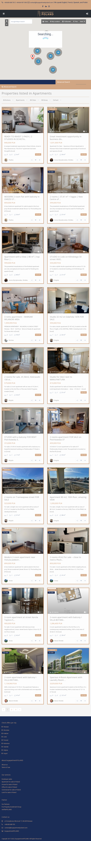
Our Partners (5, 804)
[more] (13, 151)
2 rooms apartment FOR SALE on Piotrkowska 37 (65, 438)
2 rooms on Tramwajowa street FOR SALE (21, 498)
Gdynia (5, 750)
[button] (37, 60)
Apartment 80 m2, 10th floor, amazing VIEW (68, 498)
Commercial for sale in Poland (11, 790)
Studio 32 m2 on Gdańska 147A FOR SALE (67, 318)
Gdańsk (5, 747)
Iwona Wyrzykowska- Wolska (63, 160)
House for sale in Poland (9, 784)
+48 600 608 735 (10, 824)
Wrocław (6, 730)
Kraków (5, 733)
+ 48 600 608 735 (9, 2)
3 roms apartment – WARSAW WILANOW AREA (18, 318)
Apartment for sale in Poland (11, 782)
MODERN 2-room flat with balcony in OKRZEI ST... (21, 198)
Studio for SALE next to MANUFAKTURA (61, 378)
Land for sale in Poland (9, 792)
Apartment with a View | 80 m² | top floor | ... (22, 258)
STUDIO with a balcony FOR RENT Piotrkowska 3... (20, 438)
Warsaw (6, 727)
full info (38, 154)
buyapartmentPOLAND (12, 831)
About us (5, 764)
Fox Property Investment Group (11, 807)
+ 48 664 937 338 (21, 2)
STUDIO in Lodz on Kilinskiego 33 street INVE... (65, 258)
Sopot (5, 753)
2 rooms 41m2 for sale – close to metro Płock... (65, 558)
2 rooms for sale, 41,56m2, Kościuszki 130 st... (22, 378)
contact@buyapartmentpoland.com (41, 2)
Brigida (56, 280)
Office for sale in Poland (9, 787)
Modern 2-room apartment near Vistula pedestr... (19, 558)
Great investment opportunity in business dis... (65, 137)
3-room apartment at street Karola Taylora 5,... (21, 618)
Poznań (5, 740)
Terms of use (6, 767)
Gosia (11, 581)
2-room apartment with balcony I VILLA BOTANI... (66, 618)
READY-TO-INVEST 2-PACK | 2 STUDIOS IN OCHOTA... (18, 137)
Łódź (5, 737)
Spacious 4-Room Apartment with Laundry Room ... (66, 678)
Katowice (6, 743)
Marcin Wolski (58, 641)
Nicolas (11, 340)
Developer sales (7, 779)
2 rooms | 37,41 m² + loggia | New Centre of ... (66, 198)
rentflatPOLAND (7, 809)
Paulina (11, 160)
